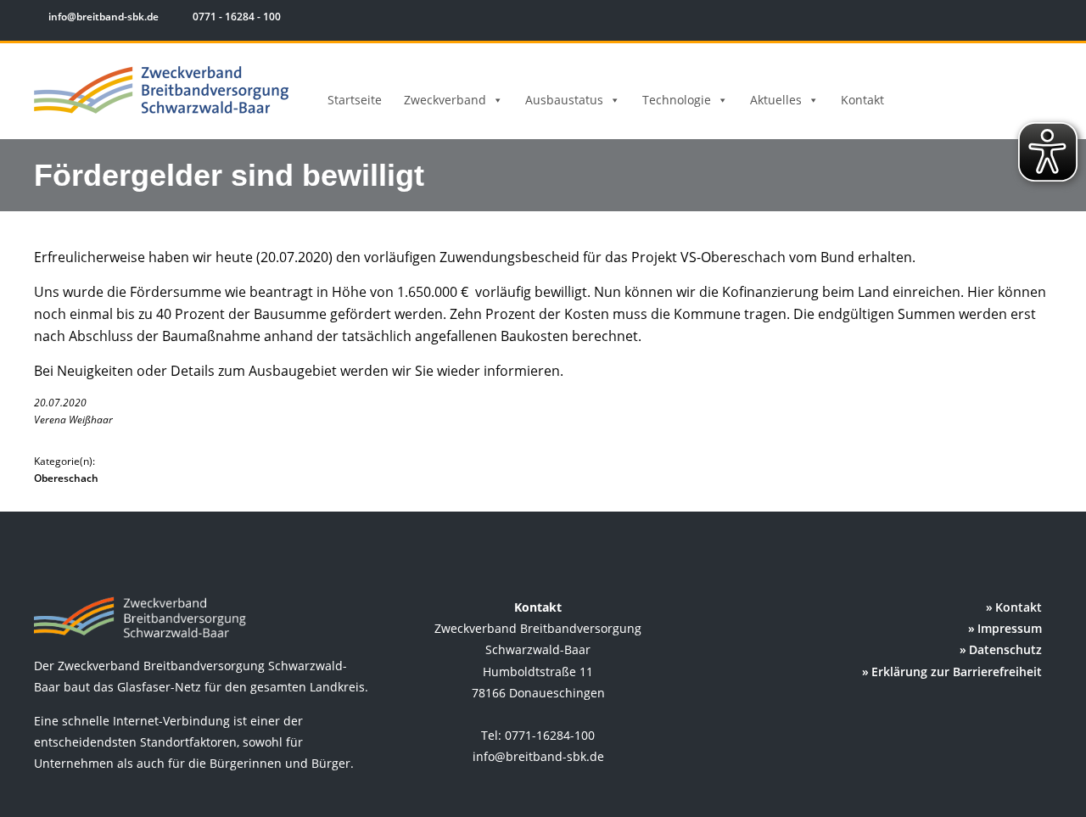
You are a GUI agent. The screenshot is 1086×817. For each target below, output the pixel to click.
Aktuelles (776, 100)
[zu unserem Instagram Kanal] (1017, 19)
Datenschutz (1005, 649)
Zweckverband (445, 100)
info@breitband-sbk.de (103, 16)
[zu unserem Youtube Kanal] (1041, 19)
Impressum (1009, 628)
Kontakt (862, 100)
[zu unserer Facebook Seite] (993, 19)
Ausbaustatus (564, 100)
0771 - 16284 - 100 (235, 16)
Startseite (354, 100)
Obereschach (66, 478)
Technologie (676, 100)
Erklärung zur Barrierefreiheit (956, 671)
